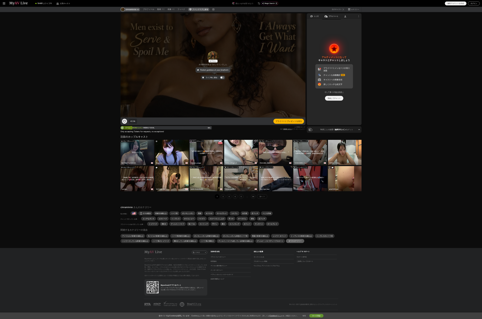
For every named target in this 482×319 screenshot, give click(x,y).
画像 (171, 9)
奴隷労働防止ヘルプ (217, 279)
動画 (161, 9)
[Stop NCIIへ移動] (194, 304)
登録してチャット (334, 98)
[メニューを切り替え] (4, 3)
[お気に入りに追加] (124, 121)
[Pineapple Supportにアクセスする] (182, 304)
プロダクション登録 (260, 261)
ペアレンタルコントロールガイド (222, 274)
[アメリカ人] (134, 213)
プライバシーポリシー (218, 257)
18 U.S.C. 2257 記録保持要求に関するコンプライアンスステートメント (313, 304)
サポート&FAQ (302, 257)
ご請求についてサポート (305, 261)
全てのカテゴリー (295, 241)
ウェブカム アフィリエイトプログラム (267, 266)
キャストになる (259, 257)
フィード (181, 9)
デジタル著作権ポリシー (219, 266)
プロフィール (148, 9)
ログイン (474, 3)
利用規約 (214, 261)
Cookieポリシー (276, 316)
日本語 (197, 252)
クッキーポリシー (217, 270)
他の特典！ (339, 92)
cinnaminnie (126, 207)
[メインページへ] (20, 3)
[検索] (259, 3)
